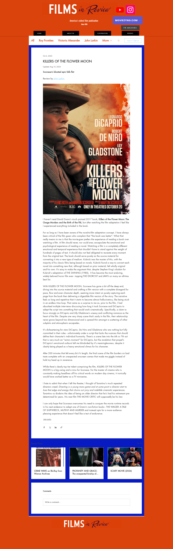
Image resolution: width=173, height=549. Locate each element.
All (32, 40)
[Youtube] (120, 9)
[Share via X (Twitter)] (50, 427)
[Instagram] (130, 9)
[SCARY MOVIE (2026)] (125, 457)
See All (139, 443)
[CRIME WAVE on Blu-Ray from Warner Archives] (48, 457)
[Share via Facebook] (44, 427)
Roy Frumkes (46, 40)
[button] (118, 40)
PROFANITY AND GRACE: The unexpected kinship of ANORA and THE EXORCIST (85, 472)
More (105, 40)
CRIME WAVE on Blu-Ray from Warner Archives (48, 472)
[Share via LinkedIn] (55, 427)
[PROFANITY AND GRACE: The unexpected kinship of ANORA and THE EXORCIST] (87, 457)
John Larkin (91, 40)
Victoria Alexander (69, 40)
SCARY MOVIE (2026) (121, 470)
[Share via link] (61, 427)
